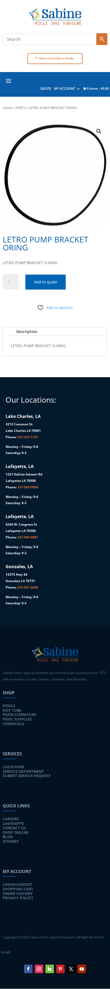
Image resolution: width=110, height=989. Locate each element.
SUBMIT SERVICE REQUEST (27, 775)
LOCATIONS (13, 766)
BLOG (8, 836)
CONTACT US (14, 827)
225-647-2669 (27, 587)
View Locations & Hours (56, 58)
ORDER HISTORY (18, 893)
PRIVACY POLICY (18, 897)
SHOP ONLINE (16, 832)
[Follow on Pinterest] (60, 969)
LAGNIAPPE (13, 823)
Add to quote (45, 281)
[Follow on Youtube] (81, 969)
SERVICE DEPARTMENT (23, 771)
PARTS (20, 107)
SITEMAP (11, 841)
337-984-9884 (27, 487)
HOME (6, 953)
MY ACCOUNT (64, 89)
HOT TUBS (12, 710)
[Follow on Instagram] (39, 969)
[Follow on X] (71, 969)
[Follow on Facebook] (28, 969)
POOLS (9, 705)
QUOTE (45, 89)
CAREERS (11, 818)
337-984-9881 (27, 537)
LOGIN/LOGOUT (17, 884)
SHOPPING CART (18, 888)
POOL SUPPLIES (17, 719)
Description (26, 331)
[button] (99, 131)
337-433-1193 (27, 437)
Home (8, 107)
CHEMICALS (13, 723)
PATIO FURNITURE (19, 714)
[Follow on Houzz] (49, 969)
